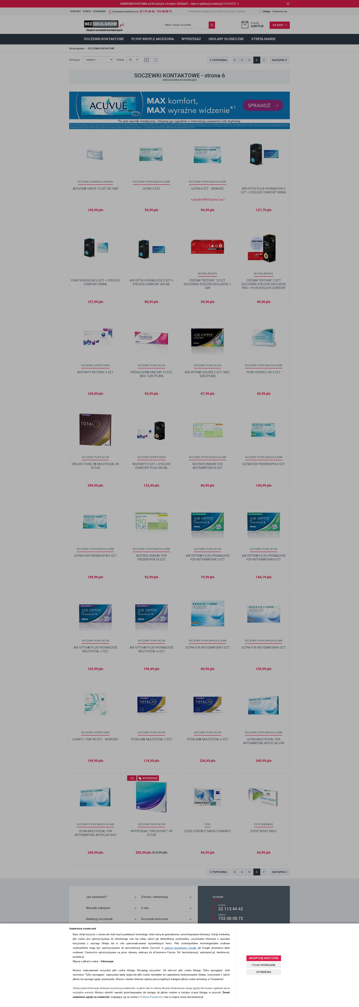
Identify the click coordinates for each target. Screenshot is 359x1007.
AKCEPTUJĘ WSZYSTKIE (264, 958)
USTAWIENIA (263, 972)
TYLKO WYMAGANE (263, 965)
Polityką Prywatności (151, 997)
